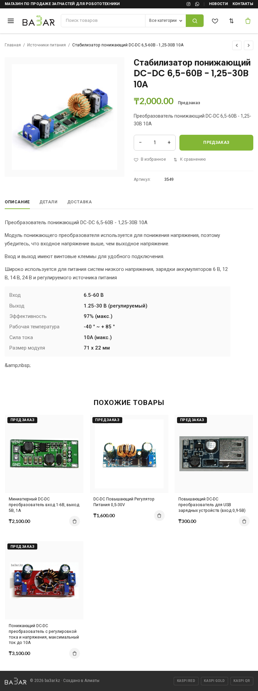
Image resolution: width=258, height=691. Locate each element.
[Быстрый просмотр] (73, 446)
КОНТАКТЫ (242, 4)
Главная (13, 45)
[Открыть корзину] (248, 20)
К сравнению (193, 159)
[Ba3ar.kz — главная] (39, 20)
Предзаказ (216, 142)
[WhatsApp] (197, 4)
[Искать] (195, 20)
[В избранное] (73, 434)
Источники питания (46, 45)
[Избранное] (215, 20)
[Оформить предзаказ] (74, 521)
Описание (17, 202)
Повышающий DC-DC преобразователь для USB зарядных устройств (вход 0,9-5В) (212, 505)
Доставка (79, 202)
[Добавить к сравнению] (73, 423)
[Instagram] (188, 4)
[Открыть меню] (10, 21)
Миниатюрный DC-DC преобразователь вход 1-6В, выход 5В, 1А (44, 505)
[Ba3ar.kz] (16, 681)
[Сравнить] (231, 20)
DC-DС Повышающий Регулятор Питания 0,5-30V (124, 502)
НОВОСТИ (218, 4)
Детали (48, 202)
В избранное (153, 159)
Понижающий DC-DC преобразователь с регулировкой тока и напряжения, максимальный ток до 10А (44, 634)
